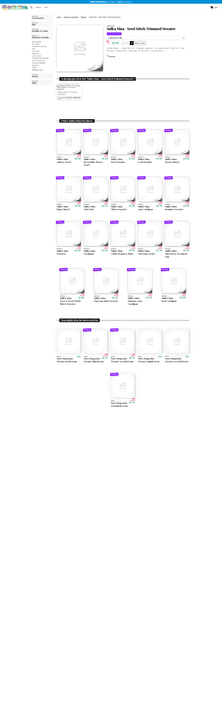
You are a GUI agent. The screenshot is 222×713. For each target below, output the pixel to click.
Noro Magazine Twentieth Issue (119, 404)
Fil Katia (35, 51)
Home (59, 17)
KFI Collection (38, 61)
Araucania (36, 42)
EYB (33, 49)
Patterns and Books (71, 17)
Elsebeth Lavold (39, 46)
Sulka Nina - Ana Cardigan (145, 208)
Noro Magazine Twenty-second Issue (122, 360)
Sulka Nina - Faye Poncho (118, 161)
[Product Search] (31, 7)
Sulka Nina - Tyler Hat (90, 208)
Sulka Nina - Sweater (63, 252)
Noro (34, 68)
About (38, 7)
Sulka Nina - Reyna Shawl (172, 161)
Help (46, 7)
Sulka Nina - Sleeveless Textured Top (176, 254)
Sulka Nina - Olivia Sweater (119, 208)
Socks (35, 76)
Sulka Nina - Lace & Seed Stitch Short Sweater (70, 301)
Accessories (38, 18)
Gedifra (35, 54)
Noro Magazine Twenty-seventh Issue (176, 360)
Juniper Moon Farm (40, 58)
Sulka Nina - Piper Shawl (63, 208)
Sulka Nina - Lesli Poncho (145, 161)
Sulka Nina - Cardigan (90, 252)
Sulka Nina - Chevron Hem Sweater (106, 300)
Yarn (34, 82)
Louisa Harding (38, 63)
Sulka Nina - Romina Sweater (174, 208)
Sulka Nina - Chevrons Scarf (146, 252)
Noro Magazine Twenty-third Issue (94, 360)
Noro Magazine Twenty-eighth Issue (149, 360)
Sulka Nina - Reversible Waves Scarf (93, 162)
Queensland (37, 70)
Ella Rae (35, 44)
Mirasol (35, 65)
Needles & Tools (40, 30)
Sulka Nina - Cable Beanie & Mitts (122, 252)
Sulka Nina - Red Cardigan (169, 300)
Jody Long (36, 56)
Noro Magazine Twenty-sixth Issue (67, 360)
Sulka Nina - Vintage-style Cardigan (135, 301)
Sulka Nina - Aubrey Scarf (64, 161)
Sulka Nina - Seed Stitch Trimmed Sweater (105, 17)
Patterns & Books (40, 37)
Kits (34, 24)
